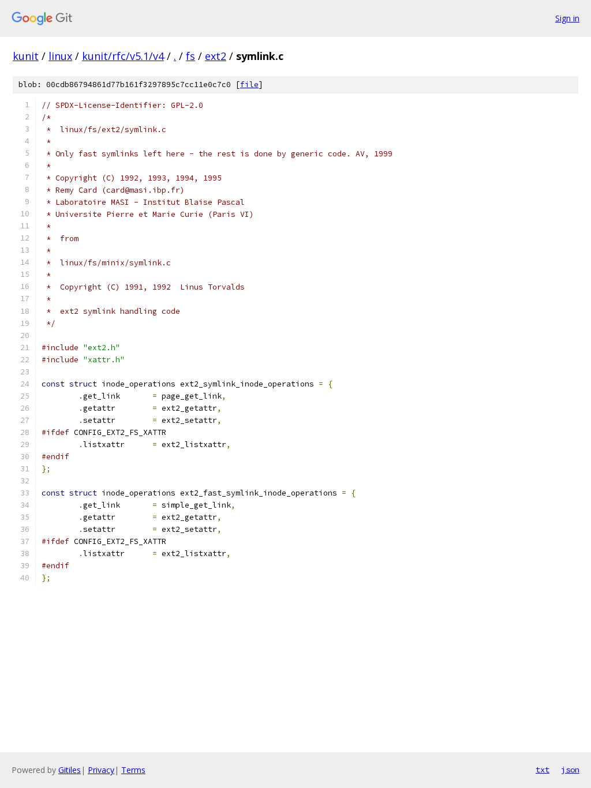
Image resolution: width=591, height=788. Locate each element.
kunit (26, 56)
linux (60, 56)
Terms (133, 769)
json (570, 769)
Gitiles (69, 769)
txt (542, 769)
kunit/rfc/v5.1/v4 (123, 56)
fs (190, 56)
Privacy (101, 769)
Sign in (567, 18)
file (249, 84)
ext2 (215, 56)
